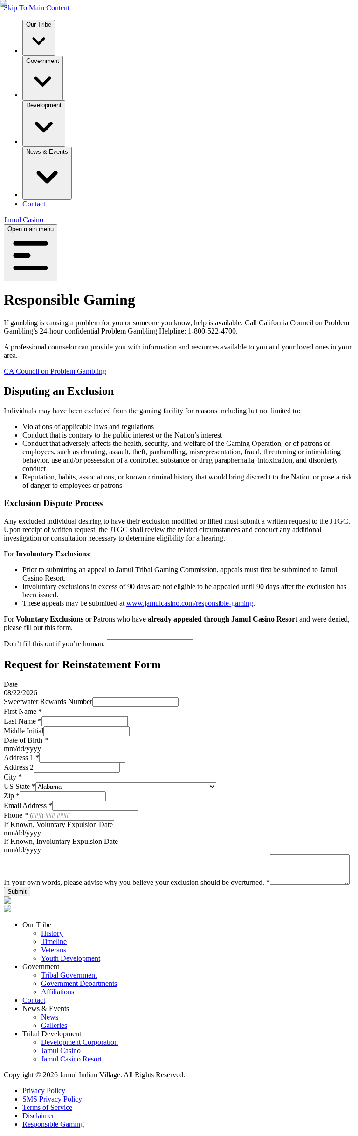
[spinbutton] (9, 749)
